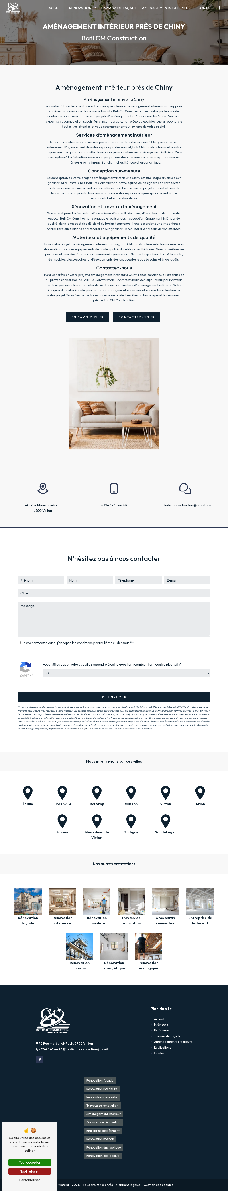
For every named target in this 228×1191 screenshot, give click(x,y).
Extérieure (161, 1030)
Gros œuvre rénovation (103, 1122)
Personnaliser (29, 1180)
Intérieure (161, 1025)
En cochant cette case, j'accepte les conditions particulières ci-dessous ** (77, 643)
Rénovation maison (100, 1139)
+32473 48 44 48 (114, 505)
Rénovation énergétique (103, 1147)
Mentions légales (128, 1185)
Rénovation (80, 8)
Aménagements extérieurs (167, 8)
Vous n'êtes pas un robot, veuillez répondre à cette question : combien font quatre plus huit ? (112, 664)
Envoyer (117, 697)
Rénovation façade (99, 1080)
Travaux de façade (118, 8)
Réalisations (162, 1047)
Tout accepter (30, 1162)
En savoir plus (88, 317)
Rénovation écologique (102, 1156)
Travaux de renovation (102, 1106)
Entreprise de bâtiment (103, 1131)
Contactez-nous (136, 317)
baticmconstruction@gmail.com (185, 505)
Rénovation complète (101, 1097)
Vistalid (63, 1185)
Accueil (56, 8)
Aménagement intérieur (103, 1114)
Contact (205, 8)
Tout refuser (29, 1171)
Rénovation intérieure (101, 1089)
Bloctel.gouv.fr (83, 728)
